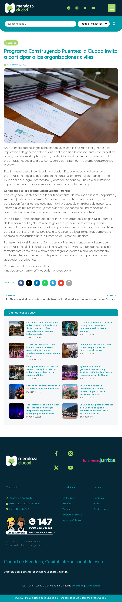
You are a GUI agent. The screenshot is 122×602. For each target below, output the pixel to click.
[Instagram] (77, 8)
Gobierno (11, 42)
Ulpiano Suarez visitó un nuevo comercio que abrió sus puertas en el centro (96, 347)
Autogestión (92, 585)
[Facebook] (69, 8)
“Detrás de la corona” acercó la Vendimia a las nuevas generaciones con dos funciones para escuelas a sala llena (43, 350)
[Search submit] (114, 24)
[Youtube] (93, 8)
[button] (112, 8)
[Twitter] (85, 8)
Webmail (78, 585)
